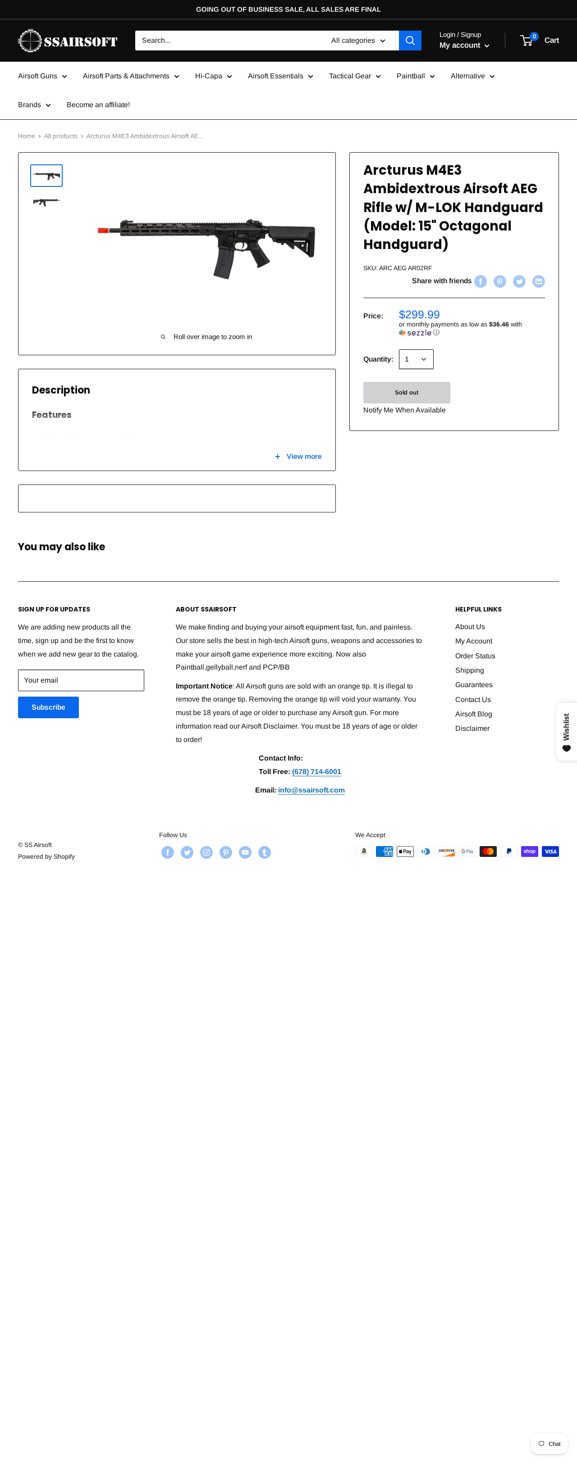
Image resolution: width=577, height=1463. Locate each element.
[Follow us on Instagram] (205, 852)
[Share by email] (537, 281)
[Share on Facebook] (479, 281)
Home (26, 136)
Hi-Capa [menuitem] (208, 76)
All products (61, 136)
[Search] (410, 40)
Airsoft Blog (473, 714)
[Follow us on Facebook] (166, 852)
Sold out (406, 392)
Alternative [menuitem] (468, 76)
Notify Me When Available (404, 410)
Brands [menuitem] (29, 105)
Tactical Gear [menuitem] (350, 76)
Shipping (469, 670)
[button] (472, 328)
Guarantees (474, 684)
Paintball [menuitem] (411, 76)
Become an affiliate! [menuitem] (98, 105)
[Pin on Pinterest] (498, 281)
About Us (470, 626)
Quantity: (378, 359)
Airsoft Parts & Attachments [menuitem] (126, 76)
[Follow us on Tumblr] (263, 852)
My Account (473, 641)
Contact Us (473, 699)
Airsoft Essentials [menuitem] (275, 76)
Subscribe (48, 707)
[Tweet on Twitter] (518, 281)
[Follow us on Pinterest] (224, 852)
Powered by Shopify (46, 856)
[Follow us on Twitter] (186, 852)
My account (461, 45)
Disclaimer (472, 728)
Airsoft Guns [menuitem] (37, 76)
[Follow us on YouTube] (244, 852)
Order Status (475, 656)
